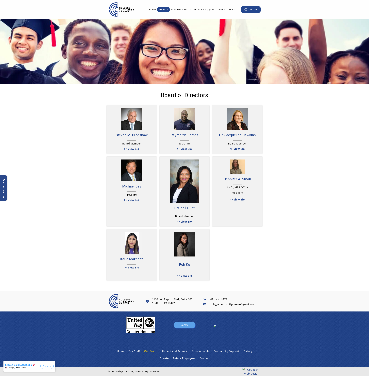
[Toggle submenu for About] (167, 9)
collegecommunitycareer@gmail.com (232, 304)
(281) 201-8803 (218, 298)
